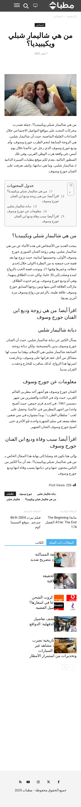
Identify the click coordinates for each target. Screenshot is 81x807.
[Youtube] (28, 782)
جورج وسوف (25, 493)
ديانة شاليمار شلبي (19, 206)
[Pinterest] (40, 63)
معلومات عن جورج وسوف (24, 211)
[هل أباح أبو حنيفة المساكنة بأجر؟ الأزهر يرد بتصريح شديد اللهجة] (65, 559)
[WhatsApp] (30, 63)
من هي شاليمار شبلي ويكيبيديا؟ (27, 191)
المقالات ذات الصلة (61, 542)
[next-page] (65, 667)
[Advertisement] (40, 723)
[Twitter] (50, 63)
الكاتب (39, 542)
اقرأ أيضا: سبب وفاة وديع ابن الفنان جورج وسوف (36, 219)
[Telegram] (19, 63)
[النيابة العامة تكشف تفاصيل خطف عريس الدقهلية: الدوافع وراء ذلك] (65, 624)
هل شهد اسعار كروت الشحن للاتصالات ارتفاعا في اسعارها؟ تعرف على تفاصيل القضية (52, 602)
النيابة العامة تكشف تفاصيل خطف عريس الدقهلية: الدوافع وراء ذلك (52, 623)
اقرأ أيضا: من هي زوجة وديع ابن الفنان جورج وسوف (34, 198)
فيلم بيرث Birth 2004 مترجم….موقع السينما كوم (25, 522)
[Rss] (20, 782)
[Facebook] (61, 63)
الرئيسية (71, 16)
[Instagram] (38, 782)
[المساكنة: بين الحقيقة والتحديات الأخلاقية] (65, 581)
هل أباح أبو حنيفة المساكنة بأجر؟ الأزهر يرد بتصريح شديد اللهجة (53, 559)
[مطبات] (57, 5)
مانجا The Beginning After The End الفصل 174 (60, 522)
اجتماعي (58, 16)
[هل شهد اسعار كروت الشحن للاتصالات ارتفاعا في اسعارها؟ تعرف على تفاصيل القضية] (65, 602)
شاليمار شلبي (13, 499)
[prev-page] (72, 667)
